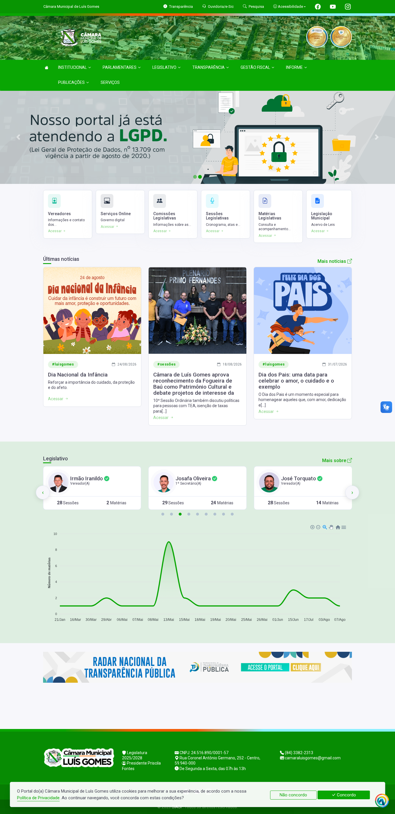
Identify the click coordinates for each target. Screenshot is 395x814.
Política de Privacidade (38, 797)
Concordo (346, 795)
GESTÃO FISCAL (255, 67)
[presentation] (43, 492)
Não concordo (293, 795)
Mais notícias (332, 261)
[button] (162, 514)
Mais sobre (334, 460)
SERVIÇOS (110, 82)
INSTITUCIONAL (72, 67)
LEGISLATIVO (164, 67)
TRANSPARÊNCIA (208, 67)
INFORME (294, 67)
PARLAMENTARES (119, 67)
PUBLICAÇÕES (71, 82)
